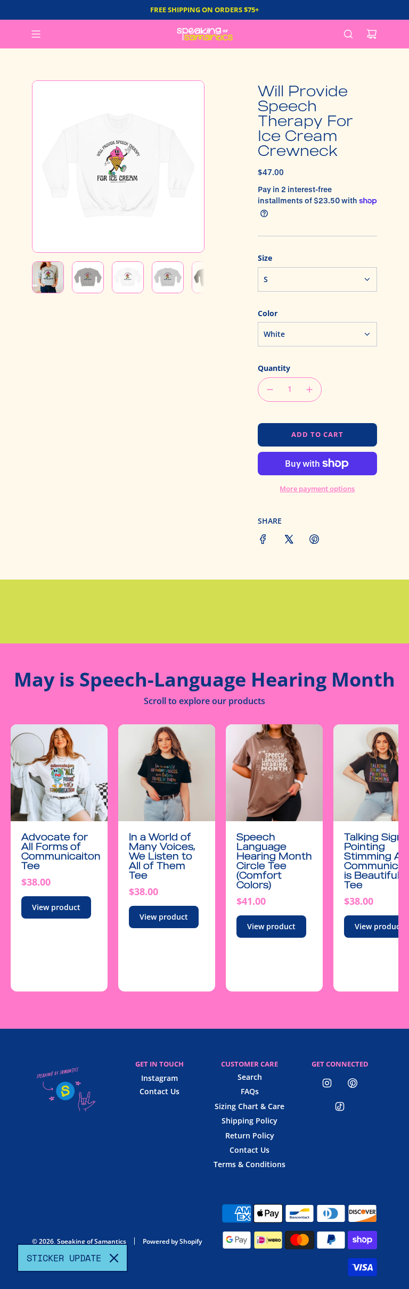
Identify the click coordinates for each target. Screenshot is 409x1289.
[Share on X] (288, 540)
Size (265, 258)
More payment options (317, 488)
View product (56, 907)
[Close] (114, 1258)
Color (267, 313)
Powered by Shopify (172, 1241)
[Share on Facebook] (263, 540)
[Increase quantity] (309, 389)
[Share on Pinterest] (314, 540)
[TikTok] (339, 1106)
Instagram (159, 1078)
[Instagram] (327, 1083)
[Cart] (371, 34)
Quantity (274, 368)
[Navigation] (35, 34)
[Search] (348, 34)
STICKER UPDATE (64, 1258)
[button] (46, 166)
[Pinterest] (352, 1083)
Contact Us (159, 1091)
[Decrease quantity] (270, 389)
